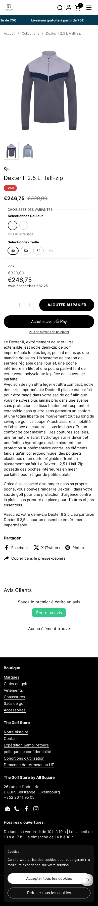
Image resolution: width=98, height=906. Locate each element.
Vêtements (13, 690)
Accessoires (15, 710)
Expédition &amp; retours (26, 745)
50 (26, 251)
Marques (11, 677)
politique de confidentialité (27, 751)
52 (38, 251)
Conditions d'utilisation (24, 758)
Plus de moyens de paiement (49, 332)
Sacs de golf (15, 703)
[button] (60, 8)
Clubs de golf (15, 683)
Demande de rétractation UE (29, 764)
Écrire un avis (49, 612)
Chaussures (14, 696)
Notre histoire (16, 732)
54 (51, 251)
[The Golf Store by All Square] (9, 8)
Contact (11, 738)
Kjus (8, 168)
